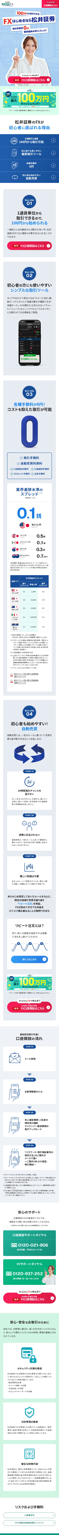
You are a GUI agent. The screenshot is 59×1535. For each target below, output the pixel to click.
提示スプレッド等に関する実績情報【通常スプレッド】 (26, 681)
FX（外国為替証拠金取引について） (29, 1522)
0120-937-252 (28, 1274)
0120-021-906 (33, 1245)
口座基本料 (29, 1515)
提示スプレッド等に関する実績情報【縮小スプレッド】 (26, 675)
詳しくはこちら (29, 959)
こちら (14, 1187)
